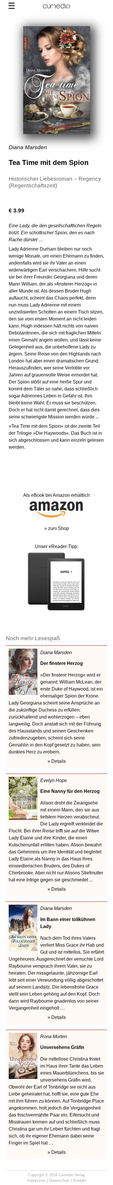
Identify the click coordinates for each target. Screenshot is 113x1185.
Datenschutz (59, 1180)
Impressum (36, 1180)
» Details (57, 761)
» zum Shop (56, 528)
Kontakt (79, 1180)
